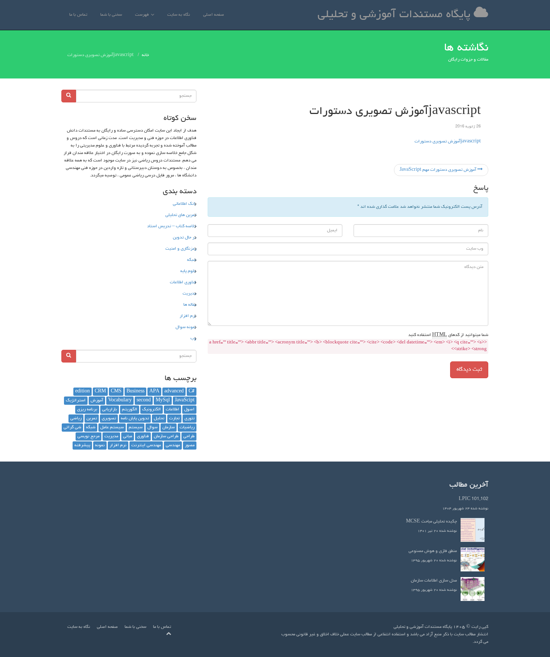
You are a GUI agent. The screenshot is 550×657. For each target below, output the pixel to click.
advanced (174, 391)
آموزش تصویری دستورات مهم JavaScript (438, 170)
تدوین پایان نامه (135, 418)
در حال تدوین (184, 237)
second (144, 400)
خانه (145, 55)
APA (154, 391)
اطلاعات (172, 409)
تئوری (189, 418)
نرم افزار (188, 316)
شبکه (191, 260)
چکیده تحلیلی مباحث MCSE (431, 521)
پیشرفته (82, 445)
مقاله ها (189, 305)
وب (193, 338)
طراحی (189, 436)
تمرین (91, 418)
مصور (190, 445)
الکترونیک (151, 409)
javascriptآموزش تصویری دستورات (448, 141)
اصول (189, 409)
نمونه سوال (185, 327)
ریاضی (76, 418)
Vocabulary (120, 400)
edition (82, 391)
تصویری (109, 418)
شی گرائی (72, 427)
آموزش (97, 400)
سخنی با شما (111, 15)
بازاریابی (109, 409)
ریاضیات (187, 427)
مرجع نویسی (88, 436)
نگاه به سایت (178, 15)
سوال (152, 427)
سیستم (136, 427)
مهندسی (173, 445)
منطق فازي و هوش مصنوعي (433, 551)
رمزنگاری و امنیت (180, 249)
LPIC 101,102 (473, 499)
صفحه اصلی (213, 15)
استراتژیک (76, 400)
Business (135, 391)
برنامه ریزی (87, 409)
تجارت (174, 418)
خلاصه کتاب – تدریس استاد (171, 226)
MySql (163, 400)
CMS (116, 391)
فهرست (142, 15)
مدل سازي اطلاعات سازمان (434, 580)
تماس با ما (78, 15)
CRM (100, 391)
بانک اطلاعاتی (184, 204)
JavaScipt (185, 400)
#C (192, 391)
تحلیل (159, 418)
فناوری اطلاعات (183, 282)
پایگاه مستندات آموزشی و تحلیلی (396, 15)
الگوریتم (129, 409)
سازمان (168, 427)
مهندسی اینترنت (146, 445)
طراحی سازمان (166, 436)
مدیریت (189, 293)
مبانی (127, 436)
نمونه (100, 445)
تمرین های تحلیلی (180, 215)
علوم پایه (188, 271)
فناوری (143, 436)
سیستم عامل (112, 427)
